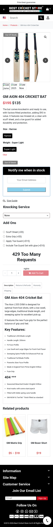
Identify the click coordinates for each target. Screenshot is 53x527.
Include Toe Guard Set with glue (25, 245)
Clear (5, 155)
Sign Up (42, 498)
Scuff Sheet (15, 232)
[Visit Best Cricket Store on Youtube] (35, 511)
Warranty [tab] (37, 285)
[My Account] (47, 18)
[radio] (7, 135)
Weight (13, 142)
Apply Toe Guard (18, 241)
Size (10, 129)
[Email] (31, 511)
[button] (3, 9)
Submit (26, 190)
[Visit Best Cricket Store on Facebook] (17, 511)
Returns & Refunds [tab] (23, 285)
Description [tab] (8, 285)
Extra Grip (14, 236)
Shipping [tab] (7, 291)
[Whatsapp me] (26, 511)
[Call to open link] (47, 520)
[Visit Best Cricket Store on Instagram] (22, 511)
